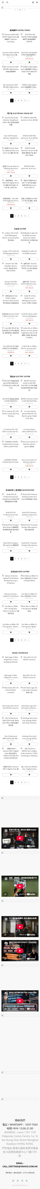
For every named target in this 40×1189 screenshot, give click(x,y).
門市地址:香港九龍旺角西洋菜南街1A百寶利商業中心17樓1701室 (20, 1152)
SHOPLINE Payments (23, 1185)
